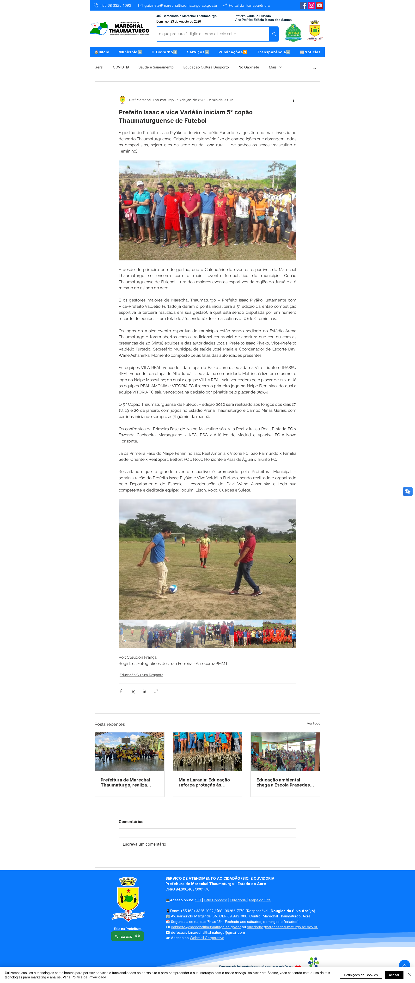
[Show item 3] (190, 634)
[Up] (404, 965)
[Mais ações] (293, 100)
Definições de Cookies (361, 974)
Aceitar (394, 974)
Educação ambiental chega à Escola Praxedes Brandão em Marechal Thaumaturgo (283, 782)
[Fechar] (409, 975)
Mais (273, 67)
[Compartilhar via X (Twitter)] (132, 691)
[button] (130, 52)
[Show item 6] (277, 634)
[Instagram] (311, 5)
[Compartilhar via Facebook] (121, 691)
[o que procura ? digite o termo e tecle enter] (274, 34)
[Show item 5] (248, 634)
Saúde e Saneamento (156, 67)
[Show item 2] (161, 634)
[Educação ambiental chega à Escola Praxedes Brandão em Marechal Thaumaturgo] (285, 751)
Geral (99, 67)
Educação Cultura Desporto (206, 67)
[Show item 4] (219, 634)
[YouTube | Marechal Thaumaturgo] (319, 5)
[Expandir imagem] (207, 559)
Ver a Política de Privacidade (84, 977)
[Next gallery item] (290, 559)
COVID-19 (121, 67)
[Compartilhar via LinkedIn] (144, 691)
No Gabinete (248, 67)
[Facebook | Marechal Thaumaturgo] (303, 5)
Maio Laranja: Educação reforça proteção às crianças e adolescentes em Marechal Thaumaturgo (205, 782)
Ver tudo (313, 723)
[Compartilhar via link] (156, 691)
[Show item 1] (133, 634)
